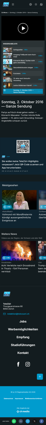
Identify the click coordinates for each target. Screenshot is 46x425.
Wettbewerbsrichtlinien (33, 398)
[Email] (28, 421)
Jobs (23, 321)
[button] (21, 421)
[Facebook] (41, 421)
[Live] (30, 4)
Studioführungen (23, 345)
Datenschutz (8, 398)
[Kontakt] (41, 4)
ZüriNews (4, 12)
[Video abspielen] (23, 28)
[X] (34, 421)
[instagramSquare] (28, 364)
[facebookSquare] (18, 364)
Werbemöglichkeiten (23, 329)
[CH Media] (23, 411)
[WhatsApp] (14, 421)
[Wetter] (36, 4)
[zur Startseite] (6, 4)
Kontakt (22, 353)
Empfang (23, 337)
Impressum (19, 398)
